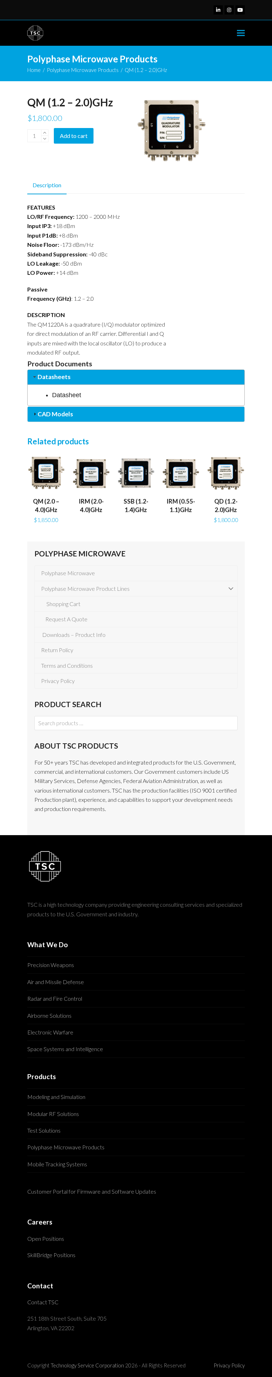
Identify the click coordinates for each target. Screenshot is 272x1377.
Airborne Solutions (49, 1015)
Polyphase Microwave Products (65, 1147)
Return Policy (56, 649)
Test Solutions (44, 1130)
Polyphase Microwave (67, 573)
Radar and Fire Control (54, 998)
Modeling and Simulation (56, 1096)
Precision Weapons (50, 964)
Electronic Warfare (50, 1032)
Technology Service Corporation (87, 1365)
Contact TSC (42, 1302)
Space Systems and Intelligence (65, 1048)
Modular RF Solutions (53, 1113)
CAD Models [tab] (55, 414)
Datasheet (66, 395)
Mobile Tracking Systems (57, 1164)
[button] (241, 33)
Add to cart (73, 135)
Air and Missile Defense (55, 981)
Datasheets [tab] (54, 377)
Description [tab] (47, 185)
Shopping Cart (61, 603)
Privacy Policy (57, 680)
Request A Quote (65, 619)
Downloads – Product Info (72, 634)
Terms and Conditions (66, 665)
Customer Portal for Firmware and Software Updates (91, 1191)
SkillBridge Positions (51, 1254)
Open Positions (45, 1238)
